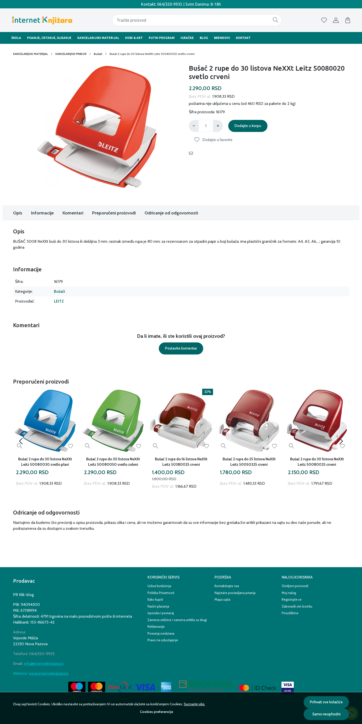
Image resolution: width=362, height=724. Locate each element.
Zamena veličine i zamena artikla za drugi (177, 620)
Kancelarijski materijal (98, 37)
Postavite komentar (181, 348)
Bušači (98, 54)
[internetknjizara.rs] (41, 20)
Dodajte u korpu (247, 126)
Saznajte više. (194, 704)
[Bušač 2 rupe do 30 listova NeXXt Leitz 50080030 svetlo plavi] (45, 421)
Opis (17, 213)
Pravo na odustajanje (163, 640)
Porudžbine (290, 613)
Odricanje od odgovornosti (171, 213)
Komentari (73, 213)
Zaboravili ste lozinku (297, 606)
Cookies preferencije (156, 711)
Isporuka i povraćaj (161, 613)
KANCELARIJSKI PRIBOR (70, 54)
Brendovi (222, 37)
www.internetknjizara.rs (48, 673)
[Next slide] (341, 441)
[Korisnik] (336, 20)
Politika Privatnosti (161, 593)
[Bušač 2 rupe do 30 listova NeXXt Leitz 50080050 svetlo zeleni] (113, 421)
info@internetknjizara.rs (43, 663)
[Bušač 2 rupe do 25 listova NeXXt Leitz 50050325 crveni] (249, 421)
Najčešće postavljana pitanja (235, 593)
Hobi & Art (134, 37)
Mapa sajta (222, 599)
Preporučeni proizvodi (114, 213)
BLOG (204, 37)
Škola (16, 37)
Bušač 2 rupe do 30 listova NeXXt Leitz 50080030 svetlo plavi (45, 462)
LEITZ (59, 301)
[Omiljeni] (324, 20)
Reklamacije (156, 626)
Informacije (42, 213)
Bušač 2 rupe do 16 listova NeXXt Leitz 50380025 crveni (181, 462)
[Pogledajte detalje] (19, 446)
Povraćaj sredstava (161, 633)
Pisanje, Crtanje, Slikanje (49, 37)
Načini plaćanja (158, 606)
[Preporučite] (192, 153)
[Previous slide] (21, 441)
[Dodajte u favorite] (70, 446)
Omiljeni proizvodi (295, 586)
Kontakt (243, 37)
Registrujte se (292, 599)
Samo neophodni (326, 714)
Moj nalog (289, 593)
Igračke (187, 37)
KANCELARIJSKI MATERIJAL (30, 54)
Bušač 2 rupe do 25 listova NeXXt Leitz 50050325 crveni (249, 462)
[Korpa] (348, 20)
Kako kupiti (155, 599)
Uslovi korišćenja (159, 586)
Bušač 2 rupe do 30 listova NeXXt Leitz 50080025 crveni (317, 462)
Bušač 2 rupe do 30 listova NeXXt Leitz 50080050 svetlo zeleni (113, 462)
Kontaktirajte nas (226, 586)
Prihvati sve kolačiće (326, 702)
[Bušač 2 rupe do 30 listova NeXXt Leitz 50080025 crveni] (317, 421)
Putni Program (162, 37)
